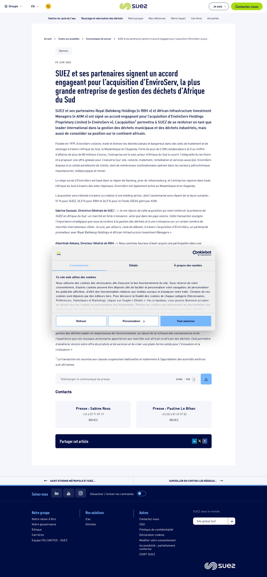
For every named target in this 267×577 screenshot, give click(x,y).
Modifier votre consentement (157, 540)
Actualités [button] (213, 18)
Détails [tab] (133, 265)
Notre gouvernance (44, 524)
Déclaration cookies (151, 535)
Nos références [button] (157, 18)
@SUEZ (93, 420)
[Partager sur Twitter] (199, 441)
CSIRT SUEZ (147, 554)
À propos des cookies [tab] (188, 265)
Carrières (38, 535)
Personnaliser (131, 321)
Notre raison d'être (44, 519)
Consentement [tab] (79, 265)
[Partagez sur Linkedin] (194, 441)
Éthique (37, 529)
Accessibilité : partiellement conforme (157, 547)
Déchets (91, 524)
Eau (88, 519)
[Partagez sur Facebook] (204, 441)
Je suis (217, 6)
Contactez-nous (246, 6)
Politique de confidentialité (156, 529)
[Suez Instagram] (80, 493)
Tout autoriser (186, 321)
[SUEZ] (220, 566)
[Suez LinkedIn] (56, 493)
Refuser (81, 321)
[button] (133, 6)
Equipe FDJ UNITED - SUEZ (49, 540)
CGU (142, 524)
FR (33, 6)
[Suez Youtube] (68, 493)
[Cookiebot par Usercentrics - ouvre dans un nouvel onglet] (195, 253)
